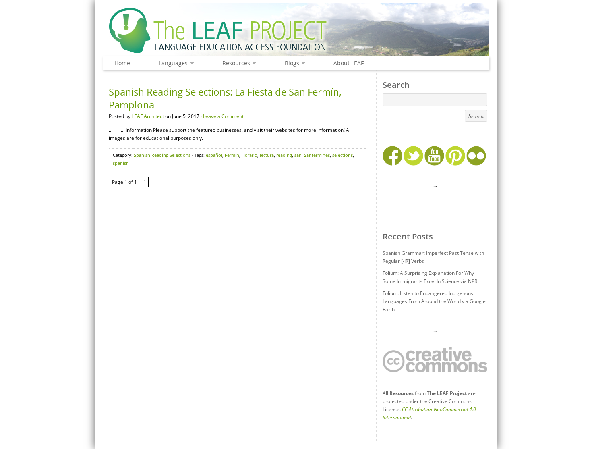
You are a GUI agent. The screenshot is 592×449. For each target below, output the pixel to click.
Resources (234, 63)
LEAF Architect (148, 116)
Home (122, 63)
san (298, 155)
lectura (267, 155)
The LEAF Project (296, 31)
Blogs (290, 63)
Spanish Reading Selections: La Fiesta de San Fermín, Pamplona (225, 98)
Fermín (232, 155)
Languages (171, 63)
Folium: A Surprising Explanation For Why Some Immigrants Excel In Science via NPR (430, 277)
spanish (121, 163)
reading (284, 155)
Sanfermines (317, 155)
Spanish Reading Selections (162, 155)
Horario (249, 155)
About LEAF (348, 63)
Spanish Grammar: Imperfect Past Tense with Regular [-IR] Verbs (433, 256)
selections (342, 155)
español (214, 155)
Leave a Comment (223, 116)
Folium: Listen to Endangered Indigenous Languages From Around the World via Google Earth (434, 301)
